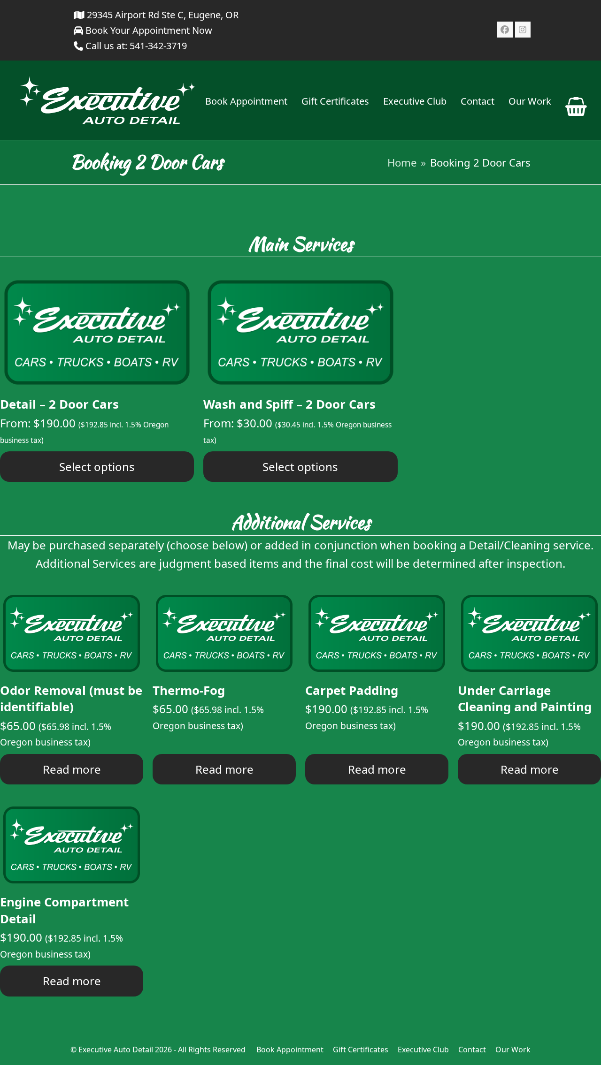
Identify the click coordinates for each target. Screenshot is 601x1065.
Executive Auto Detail (115, 1049)
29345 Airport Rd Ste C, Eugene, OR (162, 14)
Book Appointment (290, 1049)
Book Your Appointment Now (147, 30)
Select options (97, 466)
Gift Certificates (360, 1049)
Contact (472, 1049)
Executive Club (423, 1049)
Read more (72, 769)
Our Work (513, 1049)
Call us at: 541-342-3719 (136, 45)
